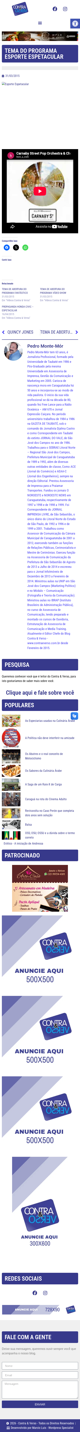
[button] (40, 23)
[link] (75, 23)
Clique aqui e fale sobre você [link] (40, 692)
